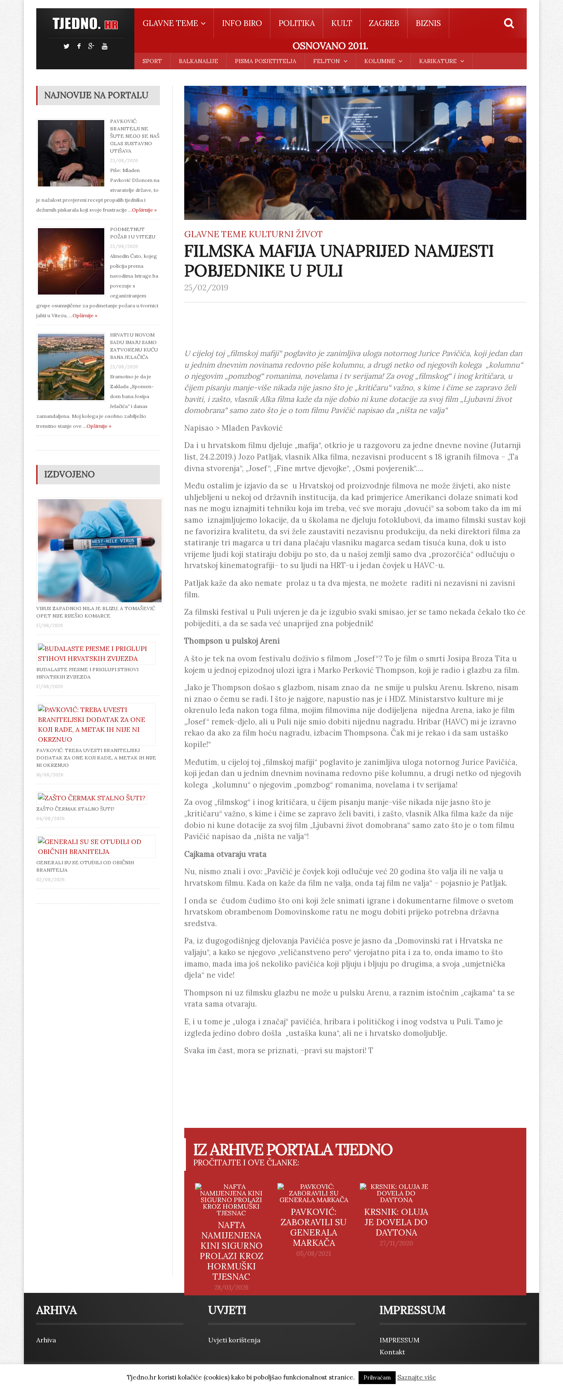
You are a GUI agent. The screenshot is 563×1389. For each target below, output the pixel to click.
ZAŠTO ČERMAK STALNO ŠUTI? (75, 809)
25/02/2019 (206, 287)
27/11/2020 (396, 1243)
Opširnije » (144, 210)
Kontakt (392, 1352)
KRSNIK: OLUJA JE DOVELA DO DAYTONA (396, 1222)
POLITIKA (297, 23)
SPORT (152, 61)
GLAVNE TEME (215, 234)
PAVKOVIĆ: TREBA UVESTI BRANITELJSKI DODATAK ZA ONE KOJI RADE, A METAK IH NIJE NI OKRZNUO (96, 757)
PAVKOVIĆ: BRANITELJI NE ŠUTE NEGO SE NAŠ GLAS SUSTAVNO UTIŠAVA (135, 136)
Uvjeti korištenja (234, 1340)
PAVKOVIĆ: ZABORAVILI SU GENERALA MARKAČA (314, 1227)
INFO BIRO (242, 23)
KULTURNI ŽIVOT (286, 234)
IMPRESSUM (400, 1340)
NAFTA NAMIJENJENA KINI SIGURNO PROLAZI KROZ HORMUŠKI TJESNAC (231, 1250)
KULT (341, 23)
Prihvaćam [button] (377, 1377)
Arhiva (46, 1340)
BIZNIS (428, 23)
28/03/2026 (231, 1287)
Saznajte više (416, 1377)
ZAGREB (384, 23)
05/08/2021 (313, 1253)
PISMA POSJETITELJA (265, 61)
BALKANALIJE (198, 61)
